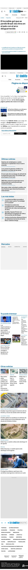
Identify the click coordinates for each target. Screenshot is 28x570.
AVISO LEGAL (4, 548)
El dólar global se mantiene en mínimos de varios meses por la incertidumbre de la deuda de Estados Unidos (13, 419)
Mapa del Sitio (10, 544)
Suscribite (20, 133)
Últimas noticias (14, 527)
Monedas (3, 246)
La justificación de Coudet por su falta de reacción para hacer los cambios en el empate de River (13, 48)
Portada (3, 527)
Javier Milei (19, 8)
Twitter (2, 522)
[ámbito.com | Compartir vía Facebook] (19, 32)
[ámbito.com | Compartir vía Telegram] (24, 32)
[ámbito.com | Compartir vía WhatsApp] (17, 32)
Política (20, 530)
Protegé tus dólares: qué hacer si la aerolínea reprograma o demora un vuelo (13, 472)
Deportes (8, 17)
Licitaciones (11, 551)
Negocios (4, 534)
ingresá (25, 11)
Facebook (5, 522)
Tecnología (21, 541)
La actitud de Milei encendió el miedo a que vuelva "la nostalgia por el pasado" (15, 201)
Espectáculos (12, 541)
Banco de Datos (5, 532)
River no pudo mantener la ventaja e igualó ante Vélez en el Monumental (24, 340)
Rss (2, 544)
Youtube (15, 522)
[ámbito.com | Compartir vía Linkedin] (22, 32)
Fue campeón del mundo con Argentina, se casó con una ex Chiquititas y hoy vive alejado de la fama (24, 326)
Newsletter (22, 522)
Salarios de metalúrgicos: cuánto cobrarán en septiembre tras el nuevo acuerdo (13, 163)
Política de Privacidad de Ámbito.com (12, 546)
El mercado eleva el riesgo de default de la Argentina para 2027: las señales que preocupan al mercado (13, 175)
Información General (19, 539)
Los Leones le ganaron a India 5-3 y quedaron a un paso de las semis (12, 169)
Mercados (16, 532)
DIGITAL (6, 556)
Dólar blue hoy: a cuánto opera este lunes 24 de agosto (13, 381)
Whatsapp (19, 522)
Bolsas (9, 246)
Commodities (17, 246)
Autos (3, 541)
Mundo (11, 537)
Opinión (11, 534)
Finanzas (23, 15)
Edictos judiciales (16, 548)
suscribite (21, 11)
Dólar (7, 15)
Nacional (4, 537)
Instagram (8, 522)
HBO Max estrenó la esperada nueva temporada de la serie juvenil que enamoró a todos (12, 182)
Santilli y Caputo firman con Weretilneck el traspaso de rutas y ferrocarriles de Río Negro (15, 213)
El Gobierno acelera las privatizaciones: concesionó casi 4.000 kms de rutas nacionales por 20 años (15, 207)
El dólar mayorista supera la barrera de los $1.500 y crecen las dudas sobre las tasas (13, 411)
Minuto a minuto (5, 374)
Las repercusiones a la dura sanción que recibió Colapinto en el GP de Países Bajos (6, 330)
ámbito (2, 17)
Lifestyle (19, 534)
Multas (3, 551)
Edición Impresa (5, 539)
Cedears (25, 246)
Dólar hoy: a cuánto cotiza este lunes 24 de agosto (23, 380)
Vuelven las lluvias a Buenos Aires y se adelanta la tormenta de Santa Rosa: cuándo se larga (16, 219)
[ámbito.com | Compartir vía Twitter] (21, 32)
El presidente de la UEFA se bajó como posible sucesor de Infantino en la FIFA (17, 114)
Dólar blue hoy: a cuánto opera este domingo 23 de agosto (11, 449)
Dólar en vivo (11, 8)
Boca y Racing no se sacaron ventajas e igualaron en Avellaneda (5, 350)
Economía (14, 15)
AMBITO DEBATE (21, 556)
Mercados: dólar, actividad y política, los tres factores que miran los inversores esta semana (13, 189)
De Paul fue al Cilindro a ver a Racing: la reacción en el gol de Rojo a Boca (17, 110)
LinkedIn (11, 522)
